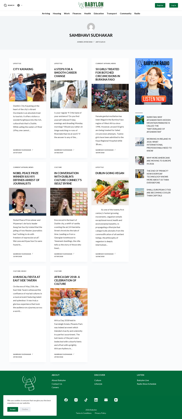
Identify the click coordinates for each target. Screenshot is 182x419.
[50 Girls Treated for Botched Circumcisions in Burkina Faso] (110, 98)
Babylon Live (143, 380)
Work (67, 13)
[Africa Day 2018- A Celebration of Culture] (68, 302)
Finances (77, 13)
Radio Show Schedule (146, 384)
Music (24, 271)
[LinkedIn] (96, 400)
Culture (58, 167)
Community (126, 13)
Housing (57, 13)
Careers (55, 387)
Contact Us (57, 384)
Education (99, 13)
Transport (112, 13)
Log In (173, 5)
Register (160, 5)
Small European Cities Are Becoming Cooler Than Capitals (159, 192)
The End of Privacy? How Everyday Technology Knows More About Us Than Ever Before (158, 177)
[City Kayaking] (27, 87)
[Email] (106, 400)
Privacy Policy (99, 413)
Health (87, 13)
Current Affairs (103, 63)
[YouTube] (116, 400)
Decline (25, 409)
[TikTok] (86, 400)
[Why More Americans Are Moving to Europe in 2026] (139, 160)
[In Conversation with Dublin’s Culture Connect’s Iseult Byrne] (68, 202)
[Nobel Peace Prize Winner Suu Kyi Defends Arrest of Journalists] (27, 202)
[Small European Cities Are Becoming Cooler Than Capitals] (139, 192)
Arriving (46, 13)
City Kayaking (23, 69)
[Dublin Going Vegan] (110, 191)
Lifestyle (17, 63)
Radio (137, 13)
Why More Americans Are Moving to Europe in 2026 (159, 161)
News (113, 63)
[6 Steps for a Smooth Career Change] (68, 94)
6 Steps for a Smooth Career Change (65, 72)
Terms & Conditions (84, 413)
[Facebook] (66, 400)
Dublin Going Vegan (110, 173)
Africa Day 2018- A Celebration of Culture (67, 280)
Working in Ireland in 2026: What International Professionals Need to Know (159, 145)
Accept (12, 409)
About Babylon (59, 380)
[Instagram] (76, 400)
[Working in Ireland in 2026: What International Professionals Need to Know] (139, 141)
